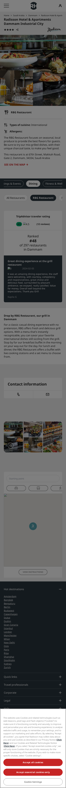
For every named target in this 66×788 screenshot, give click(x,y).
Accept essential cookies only (33, 772)
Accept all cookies (33, 762)
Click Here (9, 746)
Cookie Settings (33, 781)
